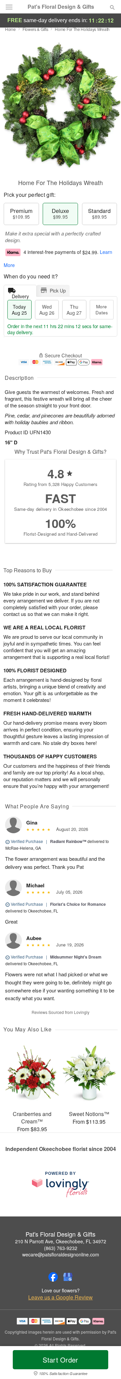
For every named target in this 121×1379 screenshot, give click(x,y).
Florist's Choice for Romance (78, 904)
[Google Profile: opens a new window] (68, 1277)
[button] (106, 1363)
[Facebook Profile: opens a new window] (53, 1277)
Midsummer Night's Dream (76, 957)
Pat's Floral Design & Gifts (61, 6)
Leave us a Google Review (60, 1297)
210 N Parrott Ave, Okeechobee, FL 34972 (60, 1241)
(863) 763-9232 (60, 1248)
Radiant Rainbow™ (68, 841)
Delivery (20, 295)
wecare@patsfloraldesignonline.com (60, 1254)
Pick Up (58, 290)
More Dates (101, 309)
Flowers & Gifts (35, 29)
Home (10, 29)
